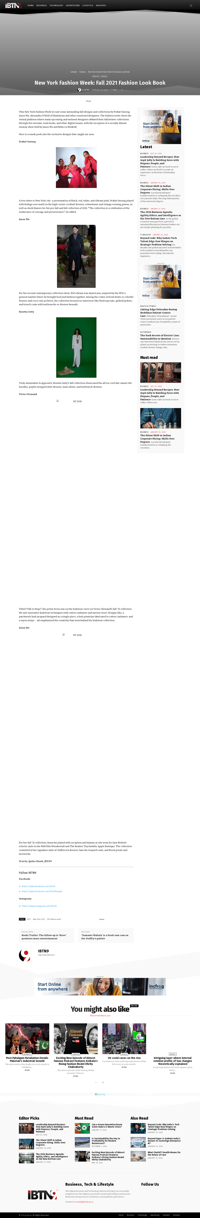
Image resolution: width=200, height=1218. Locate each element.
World (104, 76)
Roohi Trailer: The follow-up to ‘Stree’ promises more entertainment (44, 937)
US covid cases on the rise (124, 1058)
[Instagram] (185, 5)
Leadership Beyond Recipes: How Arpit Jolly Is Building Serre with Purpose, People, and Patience (52, 1128)
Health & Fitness (148, 306)
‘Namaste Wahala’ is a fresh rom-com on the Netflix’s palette (104, 937)
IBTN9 (86, 90)
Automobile (145, 332)
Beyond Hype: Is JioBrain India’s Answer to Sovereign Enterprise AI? (164, 1141)
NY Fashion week (54, 919)
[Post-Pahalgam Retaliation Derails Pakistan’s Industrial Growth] (27, 1038)
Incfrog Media (26, 1215)
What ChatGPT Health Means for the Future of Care (164, 1153)
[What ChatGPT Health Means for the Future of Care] (138, 1156)
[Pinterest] (111, 101)
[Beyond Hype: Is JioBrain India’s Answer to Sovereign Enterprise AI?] (138, 1142)
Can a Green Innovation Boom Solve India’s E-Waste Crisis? (107, 1125)
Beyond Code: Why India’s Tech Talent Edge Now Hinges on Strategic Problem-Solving (158, 241)
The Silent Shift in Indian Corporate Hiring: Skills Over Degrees (157, 189)
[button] (191, 5)
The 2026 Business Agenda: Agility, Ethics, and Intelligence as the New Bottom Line (160, 215)
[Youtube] (154, 1192)
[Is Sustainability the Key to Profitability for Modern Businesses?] (82, 1142)
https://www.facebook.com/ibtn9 (38, 886)
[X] (105, 101)
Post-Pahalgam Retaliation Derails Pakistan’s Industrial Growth (27, 1059)
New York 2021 (39, 919)
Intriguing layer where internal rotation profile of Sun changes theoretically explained (172, 1061)
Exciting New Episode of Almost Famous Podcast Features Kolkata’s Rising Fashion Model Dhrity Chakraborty (76, 1062)
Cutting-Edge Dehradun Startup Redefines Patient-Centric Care (158, 312)
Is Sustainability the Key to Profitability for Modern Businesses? (106, 1141)
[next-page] (102, 1083)
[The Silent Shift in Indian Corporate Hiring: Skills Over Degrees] (160, 418)
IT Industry (145, 235)
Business (144, 153)
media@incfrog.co (84, 1202)
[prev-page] (96, 1083)
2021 (29, 919)
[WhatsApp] (118, 101)
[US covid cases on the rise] (124, 1038)
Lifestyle (73, 72)
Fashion (82, 72)
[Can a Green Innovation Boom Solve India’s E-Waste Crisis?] (82, 1128)
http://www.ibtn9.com (46, 955)
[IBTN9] (80, 90)
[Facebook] (181, 5)
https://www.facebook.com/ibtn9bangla (42, 891)
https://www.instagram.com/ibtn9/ (39, 906)
